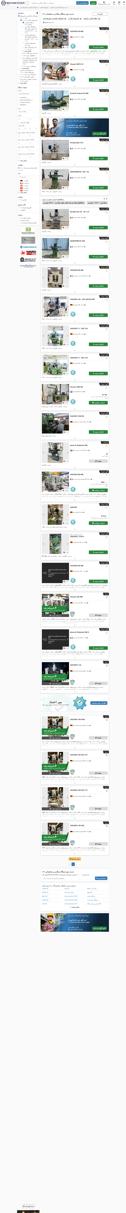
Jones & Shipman (26, 100)
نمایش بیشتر (75, 907)
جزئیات (99, 461)
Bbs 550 (45, 896)
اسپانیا (25, 190)
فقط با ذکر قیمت (24, 122)
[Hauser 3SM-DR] (55, 394)
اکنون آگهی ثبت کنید (99, 134)
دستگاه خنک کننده (92, 900)
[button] (124, 3)
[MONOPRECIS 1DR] (55, 248)
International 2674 (71, 904)
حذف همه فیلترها (49, 22)
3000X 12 (45, 892)
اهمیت (100, 14)
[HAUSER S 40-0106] (55, 727)
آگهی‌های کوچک (25, 208)
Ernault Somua (25, 102)
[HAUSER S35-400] (55, 39)
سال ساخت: (21, 125)
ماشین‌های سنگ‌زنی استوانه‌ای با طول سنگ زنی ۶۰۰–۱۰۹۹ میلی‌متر (31, 38)
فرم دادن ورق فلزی (30, 53)
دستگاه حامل (91, 896)
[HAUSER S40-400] (55, 482)
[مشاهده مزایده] (107, 597)
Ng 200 (89, 892)
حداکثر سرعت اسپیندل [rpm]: (26, 154)
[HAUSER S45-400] (55, 277)
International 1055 (71, 896)
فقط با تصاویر (25, 218)
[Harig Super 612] (55, 150)
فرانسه (26, 183)
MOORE (23, 105)
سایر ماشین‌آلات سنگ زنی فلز (31, 48)
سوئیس (26, 188)
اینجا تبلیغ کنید (29, 1206)
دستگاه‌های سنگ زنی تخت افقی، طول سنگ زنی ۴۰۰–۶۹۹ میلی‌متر (31, 30)
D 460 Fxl (45, 900)
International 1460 (71, 900)
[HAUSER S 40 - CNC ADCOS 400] (55, 306)
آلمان (25, 181)
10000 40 (45, 889)
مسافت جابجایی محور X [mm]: (26, 132)
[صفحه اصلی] (17, 7)
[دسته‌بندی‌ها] (27, 3)
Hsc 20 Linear (69, 892)
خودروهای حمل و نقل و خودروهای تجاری (27, 71)
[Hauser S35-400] (55, 604)
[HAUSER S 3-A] (55, 672)
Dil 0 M (44, 904)
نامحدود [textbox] (22, 177)
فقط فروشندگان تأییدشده (28, 223)
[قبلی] (43, 38)
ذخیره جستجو (75, 859)
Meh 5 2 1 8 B (91, 889)
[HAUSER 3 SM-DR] (55, 423)
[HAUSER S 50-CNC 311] (55, 762)
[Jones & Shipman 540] (55, 452)
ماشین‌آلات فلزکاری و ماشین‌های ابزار (29, 17)
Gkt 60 (67, 889)
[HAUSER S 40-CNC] (55, 833)
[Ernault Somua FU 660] (55, 100)
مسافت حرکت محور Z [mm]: (26, 147)
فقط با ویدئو (24, 220)
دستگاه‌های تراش (29, 55)
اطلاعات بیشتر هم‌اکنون (99, 703)
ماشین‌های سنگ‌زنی (30, 20)
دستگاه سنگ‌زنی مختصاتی (29, 23)
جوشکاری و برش (29, 66)
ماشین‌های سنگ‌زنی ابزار (30, 44)
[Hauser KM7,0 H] (55, 71)
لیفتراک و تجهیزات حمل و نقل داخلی (28, 80)
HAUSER (24, 97)
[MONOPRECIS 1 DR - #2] (55, 179)
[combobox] (28, 176)
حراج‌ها (23, 210)
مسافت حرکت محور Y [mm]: (26, 140)
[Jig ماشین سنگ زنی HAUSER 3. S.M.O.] (55, 544)
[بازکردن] (74, 57)
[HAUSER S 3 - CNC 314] (55, 336)
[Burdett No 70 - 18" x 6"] (55, 219)
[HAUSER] (55, 514)
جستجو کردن (83, 3)
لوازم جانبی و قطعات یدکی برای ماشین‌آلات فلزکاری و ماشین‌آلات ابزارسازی (30, 61)
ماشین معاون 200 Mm (94, 904)
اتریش (25, 185)
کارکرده (23, 200)
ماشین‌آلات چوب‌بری (28, 74)
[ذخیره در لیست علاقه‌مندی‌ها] (106, 32)
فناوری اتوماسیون (27, 77)
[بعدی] (67, 38)
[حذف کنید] (65, 19)
